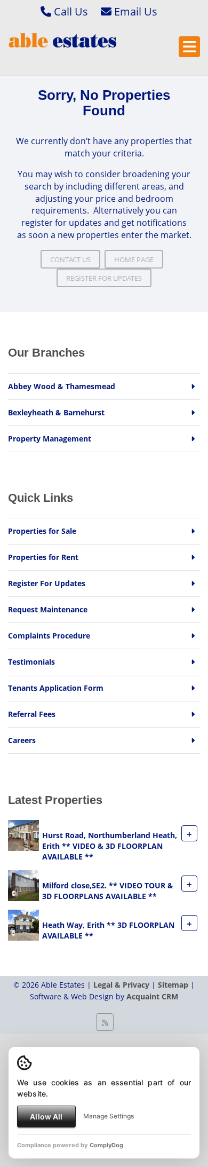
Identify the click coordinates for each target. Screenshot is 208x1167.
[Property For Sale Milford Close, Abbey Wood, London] (23, 885)
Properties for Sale (42, 531)
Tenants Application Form (55, 688)
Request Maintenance (47, 609)
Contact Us (70, 259)
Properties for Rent (43, 557)
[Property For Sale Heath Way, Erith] (23, 924)
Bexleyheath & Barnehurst (56, 412)
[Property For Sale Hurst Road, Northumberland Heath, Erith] (23, 835)
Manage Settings (108, 1116)
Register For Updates (104, 278)
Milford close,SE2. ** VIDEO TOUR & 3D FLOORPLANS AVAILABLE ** (107, 891)
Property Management (49, 438)
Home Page (134, 259)
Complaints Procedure (49, 635)
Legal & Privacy (121, 985)
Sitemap (173, 985)
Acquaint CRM (152, 996)
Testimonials (31, 662)
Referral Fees (31, 714)
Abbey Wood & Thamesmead (61, 386)
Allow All (46, 1116)
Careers (22, 740)
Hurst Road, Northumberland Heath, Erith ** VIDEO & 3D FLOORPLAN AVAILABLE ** (109, 846)
